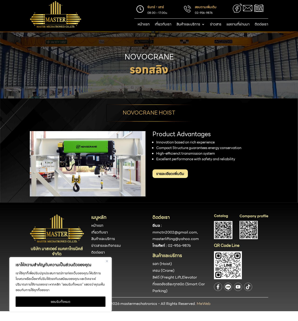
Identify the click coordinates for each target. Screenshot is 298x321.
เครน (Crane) (163, 270)
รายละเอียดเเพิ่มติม (170, 174)
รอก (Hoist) (162, 264)
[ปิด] (107, 261)
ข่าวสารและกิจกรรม (106, 245)
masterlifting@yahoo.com (175, 239)
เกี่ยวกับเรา (163, 25)
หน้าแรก (144, 25)
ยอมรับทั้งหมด (60, 301)
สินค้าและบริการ (188, 25)
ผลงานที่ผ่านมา (238, 25)
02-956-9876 (179, 245)
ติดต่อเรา (261, 25)
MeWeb (203, 304)
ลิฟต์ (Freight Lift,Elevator (174, 277)
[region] (60, 284)
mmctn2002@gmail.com (174, 232)
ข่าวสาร (215, 25)
